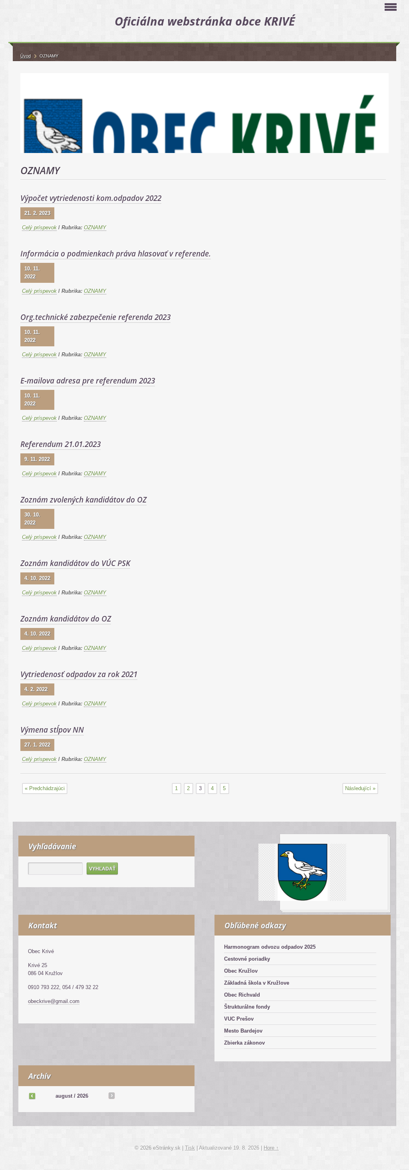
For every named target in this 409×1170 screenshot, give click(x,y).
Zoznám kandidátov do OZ (65, 619)
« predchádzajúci (45, 788)
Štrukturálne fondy (247, 1007)
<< (32, 1095)
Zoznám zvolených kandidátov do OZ (83, 500)
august (64, 1096)
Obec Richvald (242, 995)
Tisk (190, 1148)
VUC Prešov (239, 1019)
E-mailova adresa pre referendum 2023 (87, 380)
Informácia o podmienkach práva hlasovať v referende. (115, 253)
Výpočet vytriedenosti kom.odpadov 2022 (90, 198)
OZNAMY (95, 227)
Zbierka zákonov (244, 1043)
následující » (360, 788)
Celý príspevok (39, 227)
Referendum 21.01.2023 (60, 444)
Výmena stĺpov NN (52, 730)
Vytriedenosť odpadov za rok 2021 (78, 674)
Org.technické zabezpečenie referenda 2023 (95, 317)
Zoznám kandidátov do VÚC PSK (75, 563)
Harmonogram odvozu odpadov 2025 (270, 947)
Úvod (25, 56)
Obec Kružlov (241, 971)
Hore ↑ (271, 1148)
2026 (82, 1096)
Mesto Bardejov (243, 1031)
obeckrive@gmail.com (53, 1001)
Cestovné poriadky (247, 959)
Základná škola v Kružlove (256, 983)
